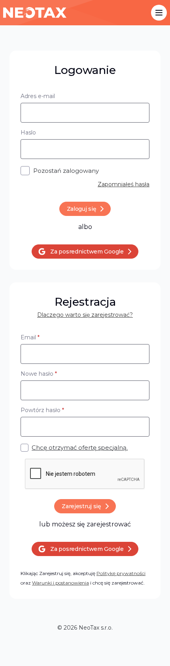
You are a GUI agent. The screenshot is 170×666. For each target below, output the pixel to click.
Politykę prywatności (120, 573)
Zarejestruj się (81, 506)
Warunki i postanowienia (60, 583)
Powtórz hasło (42, 410)
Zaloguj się (81, 208)
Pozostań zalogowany (66, 170)
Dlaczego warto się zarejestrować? (85, 314)
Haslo (28, 132)
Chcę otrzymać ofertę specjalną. (80, 447)
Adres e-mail (38, 96)
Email (30, 337)
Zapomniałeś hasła (123, 184)
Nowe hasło (39, 373)
